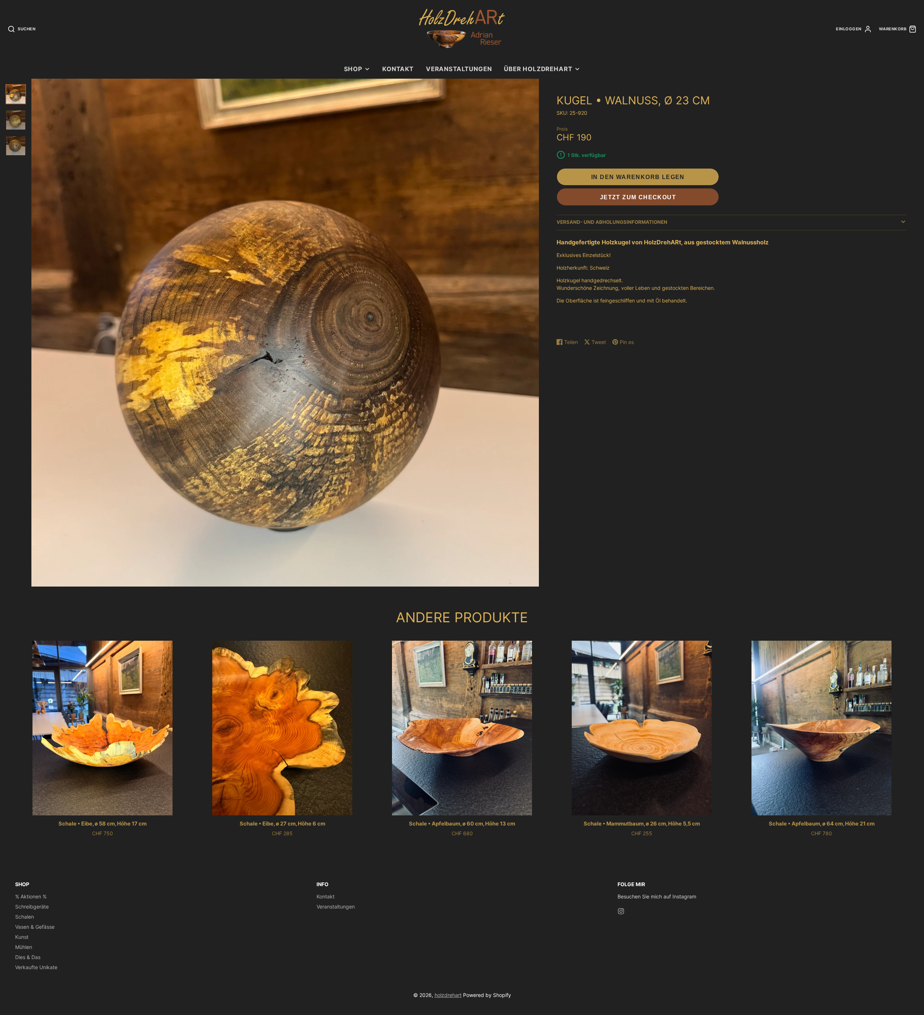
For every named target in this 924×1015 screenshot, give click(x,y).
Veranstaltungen (459, 69)
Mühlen (23, 947)
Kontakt (398, 69)
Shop (353, 69)
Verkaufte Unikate (36, 967)
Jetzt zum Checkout (638, 197)
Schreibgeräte (32, 906)
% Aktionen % (31, 896)
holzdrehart (448, 995)
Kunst (22, 937)
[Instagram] (621, 911)
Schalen (24, 917)
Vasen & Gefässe (35, 927)
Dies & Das (27, 957)
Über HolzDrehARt (538, 69)
